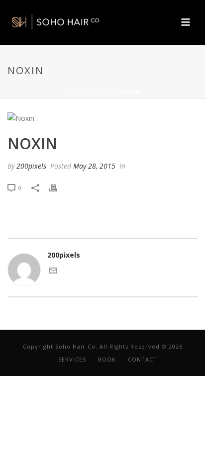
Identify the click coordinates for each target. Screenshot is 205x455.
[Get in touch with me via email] (53, 271)
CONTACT (142, 359)
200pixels (31, 166)
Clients (101, 91)
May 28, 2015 (94, 166)
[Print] (58, 187)
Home (74, 91)
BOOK (107, 359)
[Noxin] (102, 117)
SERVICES (72, 359)
